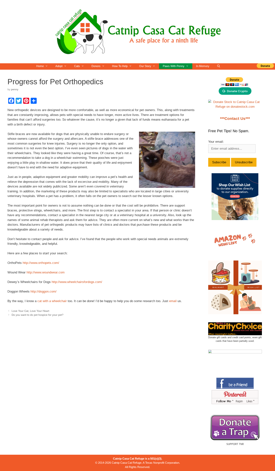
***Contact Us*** (235, 118)
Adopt (58, 66)
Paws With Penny (173, 66)
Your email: (216, 141)
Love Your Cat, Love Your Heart (30, 310)
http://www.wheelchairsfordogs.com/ (77, 282)
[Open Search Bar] (218, 66)
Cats (77, 66)
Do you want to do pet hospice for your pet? (37, 314)
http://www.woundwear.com (46, 272)
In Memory (202, 66)
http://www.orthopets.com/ (41, 263)
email (173, 301)
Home (40, 66)
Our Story (145, 66)
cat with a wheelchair (52, 301)
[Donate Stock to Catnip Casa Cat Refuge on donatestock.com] (235, 106)
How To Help (120, 66)
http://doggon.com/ (43, 291)
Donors (95, 66)
